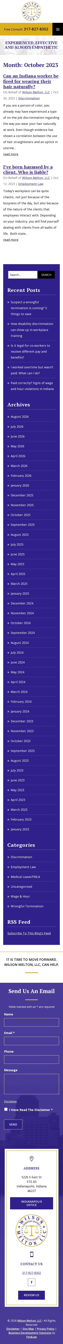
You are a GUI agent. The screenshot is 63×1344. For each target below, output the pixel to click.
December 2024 (22, 603)
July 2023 (17, 770)
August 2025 (20, 535)
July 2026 (17, 426)
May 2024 (17, 672)
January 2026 (20, 485)
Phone (9, 1051)
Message (10, 1070)
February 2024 (21, 701)
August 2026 (20, 417)
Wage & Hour (20, 896)
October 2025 (20, 515)
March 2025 (19, 584)
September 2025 (23, 525)
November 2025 (22, 505)
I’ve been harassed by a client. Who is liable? (28, 169)
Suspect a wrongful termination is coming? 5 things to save (29, 308)
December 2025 (22, 495)
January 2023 (20, 829)
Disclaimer (10, 1101)
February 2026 (21, 476)
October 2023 (20, 741)
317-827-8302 (36, 28)
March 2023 (19, 810)
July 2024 (17, 652)
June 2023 (18, 780)
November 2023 (22, 731)
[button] (57, 29)
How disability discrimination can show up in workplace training (32, 330)
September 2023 (23, 751)
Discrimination (29, 98)
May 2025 (17, 564)
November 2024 (22, 613)
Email (9, 1033)
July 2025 (17, 544)
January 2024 (20, 711)
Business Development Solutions (30, 1333)
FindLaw (31, 1337)
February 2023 (21, 819)
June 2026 (18, 436)
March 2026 (19, 466)
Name (8, 1014)
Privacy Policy (45, 1329)
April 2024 (18, 682)
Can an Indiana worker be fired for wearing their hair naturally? (30, 81)
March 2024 (19, 692)
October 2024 (20, 623)
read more (10, 154)
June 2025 (18, 554)
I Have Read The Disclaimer (31, 1110)
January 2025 (20, 593)
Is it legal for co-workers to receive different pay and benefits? (30, 351)
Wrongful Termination (27, 906)
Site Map (28, 1329)
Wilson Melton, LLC (36, 92)
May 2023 (17, 790)
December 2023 (22, 721)
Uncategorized (21, 886)
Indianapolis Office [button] (31, 1203)
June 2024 (18, 662)
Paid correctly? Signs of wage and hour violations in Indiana (32, 386)
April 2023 (18, 800)
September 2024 (23, 633)
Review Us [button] (31, 1295)
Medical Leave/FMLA (25, 877)
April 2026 (18, 456)
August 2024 (20, 643)
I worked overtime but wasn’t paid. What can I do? (32, 370)
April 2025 (18, 574)
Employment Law (30, 184)
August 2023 (20, 761)
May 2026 (17, 446)
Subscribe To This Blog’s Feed (29, 933)
